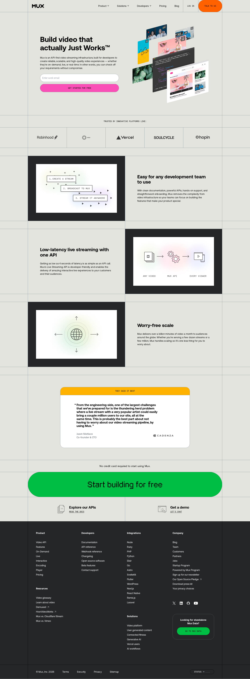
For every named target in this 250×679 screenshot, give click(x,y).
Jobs (175, 560)
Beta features (88, 565)
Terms (65, 671)
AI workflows (133, 648)
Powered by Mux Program (186, 570)
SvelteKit (131, 574)
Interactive (41, 560)
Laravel (130, 602)
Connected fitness (136, 634)
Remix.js (131, 597)
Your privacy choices (183, 588)
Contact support (89, 570)
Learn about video (45, 602)
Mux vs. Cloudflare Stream (49, 616)
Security (81, 671)
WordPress (132, 584)
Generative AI (134, 639)
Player (39, 570)
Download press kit (182, 584)
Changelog (87, 556)
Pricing (39, 574)
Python (130, 556)
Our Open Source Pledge (186, 579)
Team (175, 547)
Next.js (130, 588)
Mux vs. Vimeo (43, 621)
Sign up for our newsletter (186, 574)
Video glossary (43, 597)
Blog (175, 542)
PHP (129, 551)
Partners (177, 556)
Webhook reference (91, 551)
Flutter (130, 579)
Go (128, 565)
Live (38, 556)
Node (130, 542)
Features (40, 547)
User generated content (139, 630)
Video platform (134, 625)
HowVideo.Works (44, 611)
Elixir (129, 560)
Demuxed (41, 607)
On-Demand (42, 551)
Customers (178, 551)
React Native (133, 593)
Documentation (89, 542)
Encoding (41, 565)
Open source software (93, 560)
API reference (88, 547)
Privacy (98, 671)
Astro (130, 570)
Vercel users (133, 644)
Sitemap (114, 671)
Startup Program (181, 565)
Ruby (129, 547)
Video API (41, 542)
